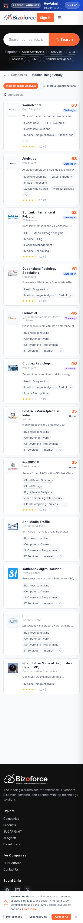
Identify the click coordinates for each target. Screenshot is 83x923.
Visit (70, 5)
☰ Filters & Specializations (59, 85)
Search (67, 39)
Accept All (61, 916)
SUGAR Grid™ (12, 831)
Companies (19, 75)
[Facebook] (7, 890)
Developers (11, 844)
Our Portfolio (12, 863)
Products (9, 825)
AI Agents (10, 838)
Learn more (29, 909)
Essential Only (38, 916)
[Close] (76, 917)
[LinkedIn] (17, 890)
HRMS (34, 59)
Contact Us (11, 869)
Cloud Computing (33, 51)
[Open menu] (59, 18)
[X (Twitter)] (27, 890)
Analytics (17, 59)
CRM (72, 51)
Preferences (14, 916)
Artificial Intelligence (58, 59)
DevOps (56, 51)
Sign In (45, 18)
